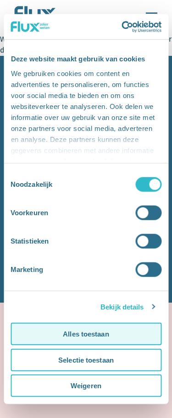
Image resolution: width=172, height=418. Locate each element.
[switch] (148, 213)
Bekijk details (122, 306)
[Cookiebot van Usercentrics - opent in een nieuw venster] (122, 27)
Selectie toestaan (86, 360)
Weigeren (86, 386)
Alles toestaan (86, 334)
